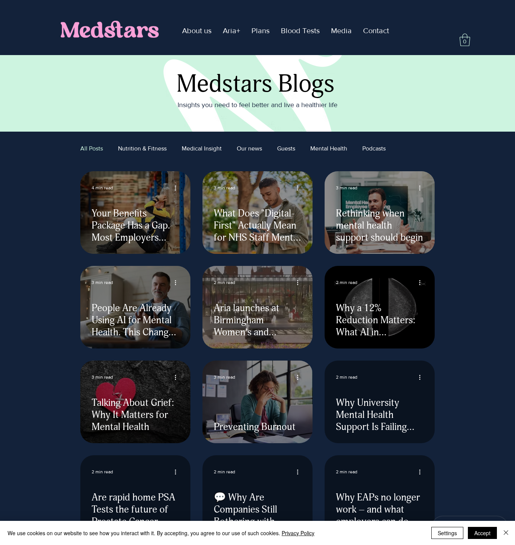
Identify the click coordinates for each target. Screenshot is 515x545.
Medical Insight (202, 148)
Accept (482, 533)
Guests (286, 148)
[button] (231, 31)
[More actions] (177, 187)
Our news (249, 148)
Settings (447, 533)
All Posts (91, 148)
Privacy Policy (298, 533)
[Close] (505, 533)
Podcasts (374, 148)
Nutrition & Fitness (142, 148)
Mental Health (328, 148)
